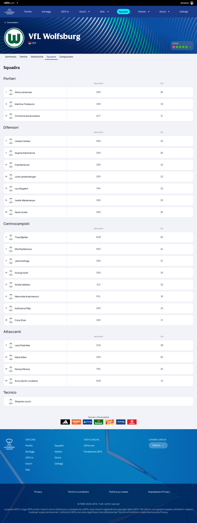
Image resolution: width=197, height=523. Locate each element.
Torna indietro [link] (12, 22)
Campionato (66, 57)
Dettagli (59, 463)
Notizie (58, 451)
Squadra (51, 57)
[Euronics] (120, 422)
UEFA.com (89, 445)
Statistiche (37, 57)
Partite (23, 57)
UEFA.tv (29, 457)
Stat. (27, 469)
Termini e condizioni (78, 491)
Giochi (28, 463)
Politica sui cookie (118, 491)
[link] (27, 11)
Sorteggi (29, 451)
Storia (58, 457)
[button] (84, 11)
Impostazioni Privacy (159, 491)
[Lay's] (109, 422)
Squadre (59, 445)
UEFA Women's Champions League (9, 11)
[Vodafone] (132, 422)
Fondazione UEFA (93, 451)
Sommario (10, 57)
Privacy (38, 491)
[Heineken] (98, 422)
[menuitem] (29, 11)
